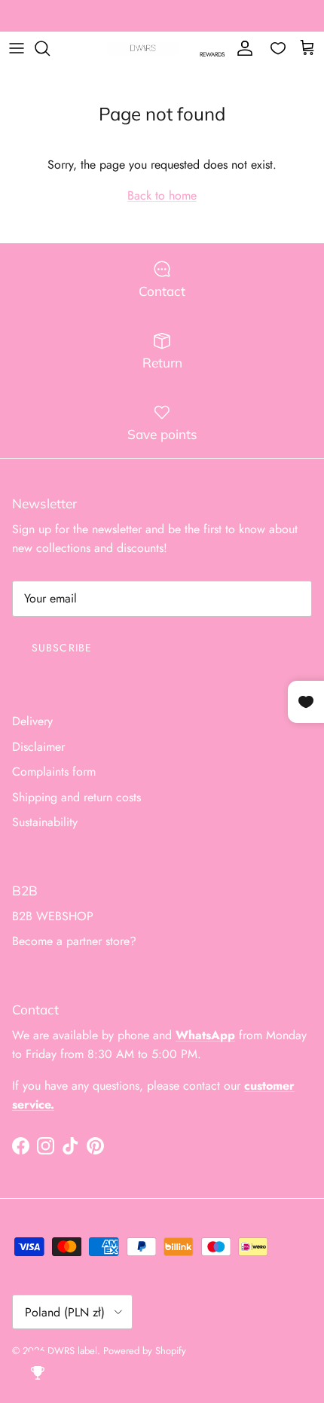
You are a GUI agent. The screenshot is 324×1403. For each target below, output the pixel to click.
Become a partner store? (74, 941)
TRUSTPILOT (246, 21)
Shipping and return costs (76, 797)
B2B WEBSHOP (52, 916)
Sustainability (45, 822)
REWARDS (212, 54)
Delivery (32, 721)
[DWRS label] (143, 48)
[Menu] (16, 48)
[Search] (49, 48)
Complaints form (54, 771)
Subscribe (62, 647)
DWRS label (72, 1351)
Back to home (162, 195)
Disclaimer (38, 746)
